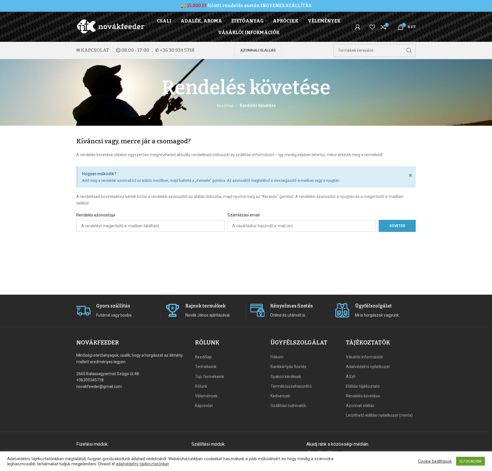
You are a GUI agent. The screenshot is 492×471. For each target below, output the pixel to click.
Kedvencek (280, 396)
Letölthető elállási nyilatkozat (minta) (379, 415)
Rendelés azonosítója (95, 215)
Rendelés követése (363, 396)
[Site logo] (111, 26)
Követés (397, 226)
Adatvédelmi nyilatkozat (368, 366)
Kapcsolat (204, 405)
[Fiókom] (357, 27)
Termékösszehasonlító (291, 386)
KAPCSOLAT (95, 50)
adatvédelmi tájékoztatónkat (142, 463)
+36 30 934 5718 (177, 50)
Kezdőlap (225, 105)
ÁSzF (351, 376)
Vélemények (206, 396)
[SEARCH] (409, 50)
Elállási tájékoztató (363, 386)
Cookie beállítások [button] (435, 461)
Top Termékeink (209, 376)
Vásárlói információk (364, 357)
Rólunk (201, 386)
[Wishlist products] (372, 27)
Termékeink (205, 366)
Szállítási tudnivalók (288, 405)
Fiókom (277, 357)
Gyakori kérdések (285, 376)
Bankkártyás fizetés (288, 366)
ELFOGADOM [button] (470, 461)
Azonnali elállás (258, 50)
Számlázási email (243, 215)
